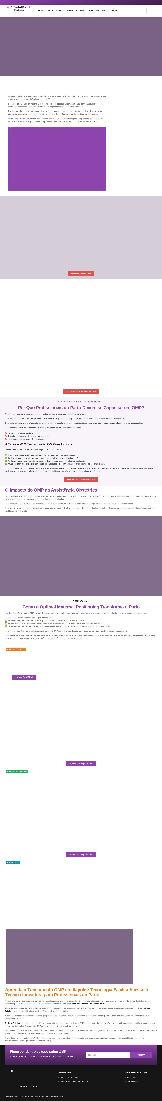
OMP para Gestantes (75, 11)
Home (40, 11)
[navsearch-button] (150, 10)
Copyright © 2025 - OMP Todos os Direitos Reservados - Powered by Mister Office (34, 1097)
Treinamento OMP (97, 11)
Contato (113, 11)
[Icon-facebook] (153, 2)
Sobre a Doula (54, 11)
